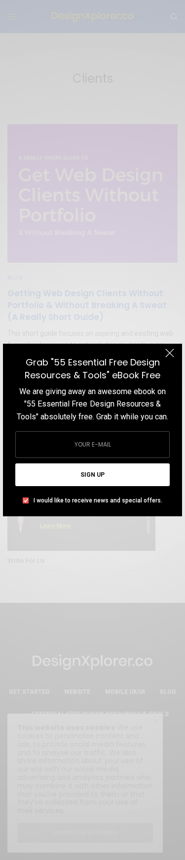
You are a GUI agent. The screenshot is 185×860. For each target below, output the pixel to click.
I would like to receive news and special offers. (98, 500)
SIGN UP (92, 474)
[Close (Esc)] (170, 357)
